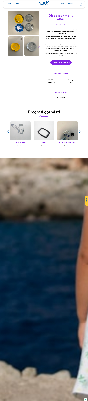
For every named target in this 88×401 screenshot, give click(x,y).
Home (9, 3)
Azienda (18, 3)
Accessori (60, 24)
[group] (15, 46)
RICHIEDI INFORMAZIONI (61, 62)
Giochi (62, 3)
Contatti (71, 3)
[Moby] (44, 3)
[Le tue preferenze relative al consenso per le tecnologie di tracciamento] (85, 399)
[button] (39, 46)
